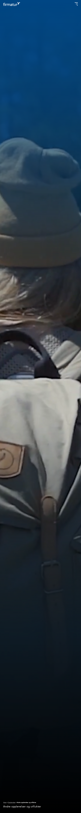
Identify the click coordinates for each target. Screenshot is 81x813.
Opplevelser (11, 802)
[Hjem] (11, 4)
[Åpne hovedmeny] (76, 4)
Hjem (4, 802)
